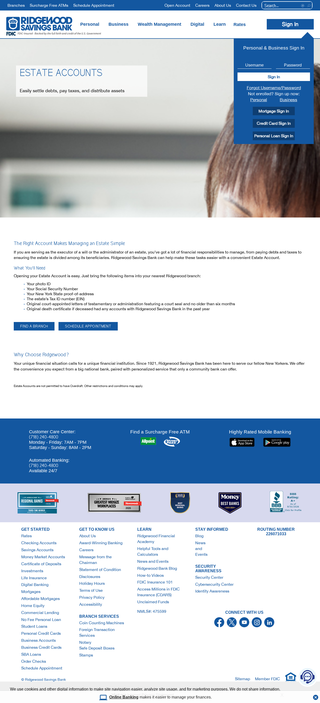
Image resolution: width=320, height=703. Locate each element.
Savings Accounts (37, 550)
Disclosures (89, 576)
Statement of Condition (100, 569)
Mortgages (30, 591)
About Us (87, 536)
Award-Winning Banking (100, 542)
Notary (85, 642)
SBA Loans (31, 654)
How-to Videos (150, 575)
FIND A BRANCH (34, 326)
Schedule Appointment (41, 668)
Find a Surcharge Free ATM (160, 431)
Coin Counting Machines (101, 622)
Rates (26, 536)
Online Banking (123, 697)
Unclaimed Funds (153, 602)
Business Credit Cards (41, 647)
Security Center (209, 577)
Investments (32, 570)
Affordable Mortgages (40, 598)
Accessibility (90, 604)
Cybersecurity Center (214, 584)
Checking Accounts (38, 542)
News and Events (152, 561)
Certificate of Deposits (41, 564)
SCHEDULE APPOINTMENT (88, 326)
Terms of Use (91, 590)
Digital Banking (34, 584)
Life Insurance (34, 578)
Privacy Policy (91, 597)
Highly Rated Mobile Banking (260, 431)
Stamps (86, 655)
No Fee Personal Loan (41, 619)
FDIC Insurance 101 (155, 582)
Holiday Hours (92, 583)
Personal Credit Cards (41, 633)
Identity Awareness (212, 591)
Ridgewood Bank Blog (157, 568)
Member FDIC (267, 678)
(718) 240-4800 (43, 437)
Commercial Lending (40, 612)
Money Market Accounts (43, 556)
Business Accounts (38, 640)
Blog (199, 536)
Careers (86, 550)
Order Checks (33, 661)
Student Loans (34, 626)
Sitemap (242, 678)
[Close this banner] (315, 696)
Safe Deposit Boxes (96, 648)
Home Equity (32, 605)
